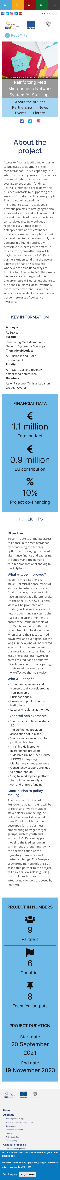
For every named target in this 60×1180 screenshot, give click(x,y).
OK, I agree (10, 1174)
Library (39, 113)
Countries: (13, 378)
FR (48, 13)
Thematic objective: (19, 350)
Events (21, 113)
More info (24, 1166)
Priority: (11, 364)
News (43, 107)
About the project (30, 102)
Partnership (22, 107)
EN (43, 13)
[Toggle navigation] (55, 5)
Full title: (11, 336)
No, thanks (28, 1174)
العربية (55, 13)
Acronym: (12, 327)
